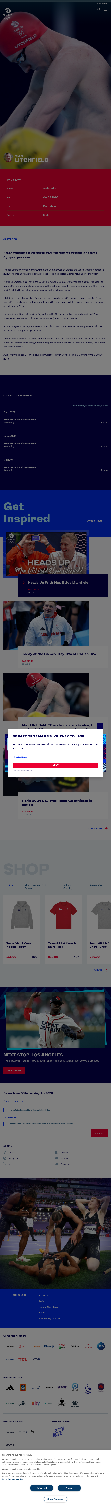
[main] (55, 1478)
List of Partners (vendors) (13, 1479)
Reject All (42, 1488)
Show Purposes (55, 1499)
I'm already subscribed (22, 770)
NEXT (55, 765)
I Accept (69, 1488)
